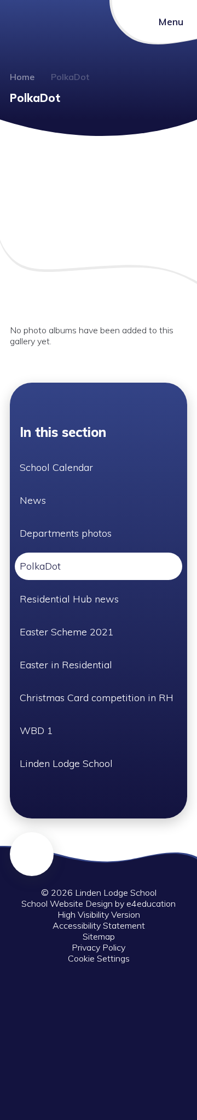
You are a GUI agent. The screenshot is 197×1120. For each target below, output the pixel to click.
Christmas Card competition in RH (96, 697)
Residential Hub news (69, 599)
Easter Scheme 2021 (67, 632)
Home (22, 76)
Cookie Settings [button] (99, 958)
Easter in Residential (66, 664)
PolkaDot (70, 76)
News (33, 500)
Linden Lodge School (66, 763)
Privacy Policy (98, 947)
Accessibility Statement (99, 925)
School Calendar (56, 467)
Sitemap (99, 936)
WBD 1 (36, 730)
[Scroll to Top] (32, 854)
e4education (151, 903)
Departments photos (66, 533)
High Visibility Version (98, 914)
